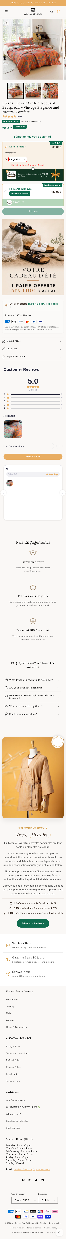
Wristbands (12, 999)
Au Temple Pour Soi (20, 1223)
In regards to (13, 1046)
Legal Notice (12, 1074)
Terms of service (34, 1228)
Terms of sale (37, 1232)
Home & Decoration (16, 1027)
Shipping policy (50, 1228)
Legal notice (52, 1232)
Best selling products (33, 121)
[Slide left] (3, 91)
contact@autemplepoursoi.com (32, 1169)
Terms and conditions (17, 1053)
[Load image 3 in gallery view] (50, 91)
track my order (13, 1128)
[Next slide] (63, 493)
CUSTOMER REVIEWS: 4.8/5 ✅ (23, 1107)
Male (8, 1013)
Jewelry (10, 1006)
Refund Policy (13, 1060)
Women (10, 1020)
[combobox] (59, 446)
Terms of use (13, 1081)
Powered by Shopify (37, 1223)
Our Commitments (15, 1100)
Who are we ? (13, 1114)
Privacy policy (18, 1228)
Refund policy (55, 1223)
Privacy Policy (13, 1067)
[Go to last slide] (3, 493)
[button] (6, 11)
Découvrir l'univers (33, 923)
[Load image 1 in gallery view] (15, 91)
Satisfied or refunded (17, 1121)
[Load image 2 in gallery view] (33, 91)
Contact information (20, 1232)
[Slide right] (62, 91)
